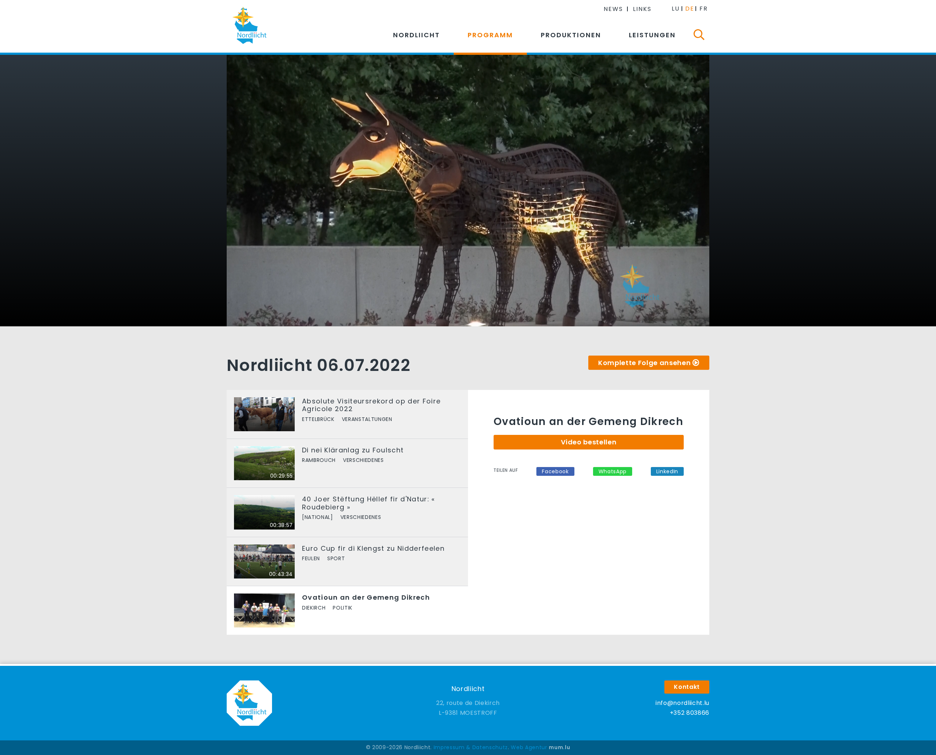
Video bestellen (589, 442)
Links (642, 9)
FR (703, 8)
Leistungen (652, 34)
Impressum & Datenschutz (471, 747)
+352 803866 (689, 713)
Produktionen (571, 34)
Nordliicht (416, 34)
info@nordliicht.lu (682, 703)
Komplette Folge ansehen (644, 362)
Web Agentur (529, 747)
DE (689, 8)
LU (676, 8)
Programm (490, 34)
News (613, 9)
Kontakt (687, 687)
